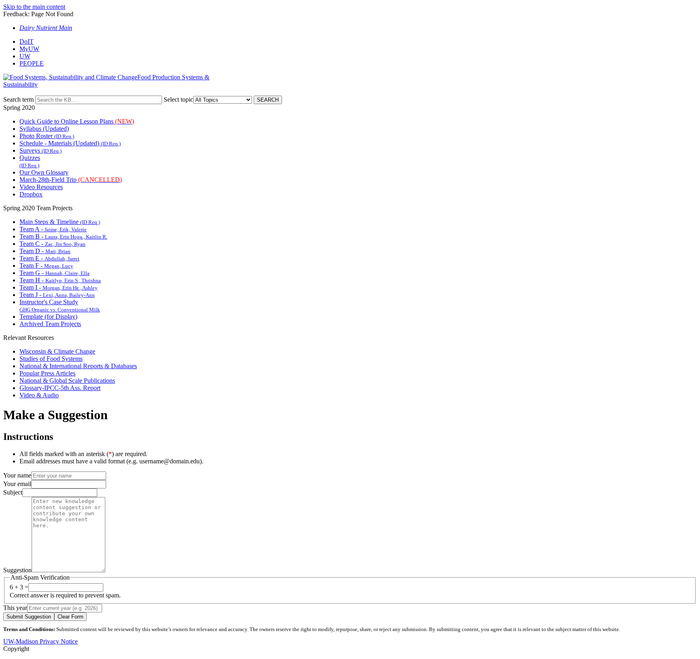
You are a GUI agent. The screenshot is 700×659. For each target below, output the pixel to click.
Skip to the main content (34, 6)
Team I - (58, 287)
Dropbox (31, 194)
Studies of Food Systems (51, 358)
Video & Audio (39, 395)
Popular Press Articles (47, 373)
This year (15, 607)
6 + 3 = (19, 587)
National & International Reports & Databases (78, 366)
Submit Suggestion (28, 617)
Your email (17, 483)
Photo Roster (46, 135)
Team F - (46, 265)
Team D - (44, 250)
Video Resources (41, 186)
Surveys (40, 150)
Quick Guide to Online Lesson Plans (76, 121)
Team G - (54, 272)
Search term (18, 99)
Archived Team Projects (50, 323)
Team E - (49, 258)
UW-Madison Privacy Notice (40, 641)
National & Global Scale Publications (67, 380)
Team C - (52, 243)
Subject (12, 492)
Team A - (53, 229)
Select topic (178, 99)
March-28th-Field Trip (70, 179)
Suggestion (17, 570)
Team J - (57, 294)
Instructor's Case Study (59, 306)
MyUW (29, 48)
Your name (17, 475)
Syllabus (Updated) (44, 128)
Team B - (63, 236)
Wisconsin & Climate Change (57, 351)
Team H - (60, 280)
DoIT (26, 41)
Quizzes (29, 161)
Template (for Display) (48, 316)
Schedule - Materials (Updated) (70, 143)
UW (24, 56)
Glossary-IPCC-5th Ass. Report (59, 387)
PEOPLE (31, 63)
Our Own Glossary (43, 172)
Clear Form (70, 617)
